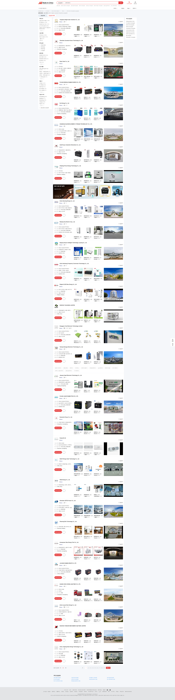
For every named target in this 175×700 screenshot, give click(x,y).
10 (60, 667)
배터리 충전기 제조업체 (98, 5)
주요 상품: (56, 26)
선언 (70, 689)
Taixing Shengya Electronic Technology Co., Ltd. (71, 347)
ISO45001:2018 (43, 58)
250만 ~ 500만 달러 (44, 75)
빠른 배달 (43, 48)
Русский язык (90, 691)
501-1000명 (42, 90)
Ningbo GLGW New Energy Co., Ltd (68, 284)
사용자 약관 (74, 689)
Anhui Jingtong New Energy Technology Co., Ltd (71, 646)
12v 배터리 (76, 370)
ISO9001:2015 (43, 55)
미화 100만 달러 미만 (43, 69)
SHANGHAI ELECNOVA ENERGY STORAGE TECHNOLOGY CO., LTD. (76, 124)
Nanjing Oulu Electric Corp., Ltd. (67, 222)
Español (71, 691)
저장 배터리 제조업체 (130, 28)
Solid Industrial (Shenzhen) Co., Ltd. (70, 145)
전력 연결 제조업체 (110, 677)
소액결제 (43, 50)
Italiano (85, 691)
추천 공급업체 (129, 18)
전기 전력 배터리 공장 (111, 679)
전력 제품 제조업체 (57, 677)
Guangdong (43, 96)
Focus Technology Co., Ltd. (89, 694)
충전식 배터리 (58, 368)
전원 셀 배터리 (69, 370)
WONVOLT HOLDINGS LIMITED (67, 305)
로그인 (135, 3)
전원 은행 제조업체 (74, 5)
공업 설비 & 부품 (44, 20)
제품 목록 (43, 15)
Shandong (42, 100)
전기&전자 (43, 22)
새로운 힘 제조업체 (74, 677)
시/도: (55, 49)
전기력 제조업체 (57, 679)
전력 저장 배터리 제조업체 (131, 33)
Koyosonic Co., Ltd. (66, 417)
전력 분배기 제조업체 (130, 37)
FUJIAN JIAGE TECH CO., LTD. (69, 396)
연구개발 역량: (57, 28)
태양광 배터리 (93, 368)
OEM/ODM (43, 45)
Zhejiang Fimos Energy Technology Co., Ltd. (70, 166)
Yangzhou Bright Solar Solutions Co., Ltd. (70, 19)
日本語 (62, 691)
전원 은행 (66, 368)
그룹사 (41, 38)
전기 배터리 (115, 368)
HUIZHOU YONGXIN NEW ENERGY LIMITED (73, 626)
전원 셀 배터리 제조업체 (131, 21)
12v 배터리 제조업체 (130, 23)
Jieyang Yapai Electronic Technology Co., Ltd (71, 375)
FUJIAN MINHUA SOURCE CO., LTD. (70, 82)
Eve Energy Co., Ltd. (64, 103)
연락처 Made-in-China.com (92, 689)
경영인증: (56, 92)
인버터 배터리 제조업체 (131, 30)
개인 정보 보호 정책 (81, 689)
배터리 (71, 368)
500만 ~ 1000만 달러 (44, 71)
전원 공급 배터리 (107, 5)
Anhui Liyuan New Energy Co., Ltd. (68, 605)
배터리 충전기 (84, 368)
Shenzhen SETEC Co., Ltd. (68, 500)
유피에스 (77, 368)
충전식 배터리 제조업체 (65, 5)
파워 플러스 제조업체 (93, 677)
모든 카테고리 (43, 8)
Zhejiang (42, 98)
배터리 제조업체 (82, 5)
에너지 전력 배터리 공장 (58, 680)
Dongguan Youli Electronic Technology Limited (71, 326)
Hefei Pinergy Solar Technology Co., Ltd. (69, 459)
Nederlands (104, 691)
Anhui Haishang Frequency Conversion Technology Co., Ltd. (74, 263)
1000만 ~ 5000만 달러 (45, 73)
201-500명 (42, 88)
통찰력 (104, 689)
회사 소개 (66, 689)
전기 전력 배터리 (114, 5)
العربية (100, 691)
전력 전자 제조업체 (74, 679)
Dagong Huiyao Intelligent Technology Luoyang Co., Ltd (73, 242)
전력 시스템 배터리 (59, 370)
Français (66, 691)
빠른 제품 (100, 689)
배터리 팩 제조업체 (130, 24)
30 (63, 667)
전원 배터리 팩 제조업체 (131, 32)
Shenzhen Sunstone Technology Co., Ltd (71, 40)
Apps (128, 8)
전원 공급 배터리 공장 (93, 679)
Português (81, 691)
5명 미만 (42, 86)
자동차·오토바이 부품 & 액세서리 (44, 28)
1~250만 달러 (43, 76)
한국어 (96, 691)
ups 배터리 (100, 368)
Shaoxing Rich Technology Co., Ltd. (68, 521)
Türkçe (117, 691)
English (49, 691)
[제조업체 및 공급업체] (45, 2)
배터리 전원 (107, 368)
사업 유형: (56, 24)
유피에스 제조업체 (89, 5)
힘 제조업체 (128, 35)
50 (65, 667)
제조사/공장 (43, 36)
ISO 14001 (42, 57)
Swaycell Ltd (63, 438)
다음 (107, 667)
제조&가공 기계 (44, 24)
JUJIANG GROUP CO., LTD (68, 563)
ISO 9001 (42, 60)
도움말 (122, 8)
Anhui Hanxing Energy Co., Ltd (67, 201)
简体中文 (53, 691)
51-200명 (42, 85)
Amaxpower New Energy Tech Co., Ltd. (69, 542)
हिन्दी (109, 691)
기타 (41, 40)
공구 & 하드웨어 (44, 26)
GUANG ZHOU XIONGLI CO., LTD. (70, 584)
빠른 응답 (43, 47)
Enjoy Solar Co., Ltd (64, 61)
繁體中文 (58, 691)
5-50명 (42, 83)
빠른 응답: (56, 30)
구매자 (114, 8)
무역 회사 (43, 35)
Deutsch (75, 691)
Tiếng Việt (122, 691)
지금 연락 (59, 34)
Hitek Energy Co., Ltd (65, 479)
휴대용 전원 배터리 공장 (75, 680)
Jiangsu (42, 101)
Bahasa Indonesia (128, 691)
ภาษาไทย (113, 691)
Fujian (41, 103)
